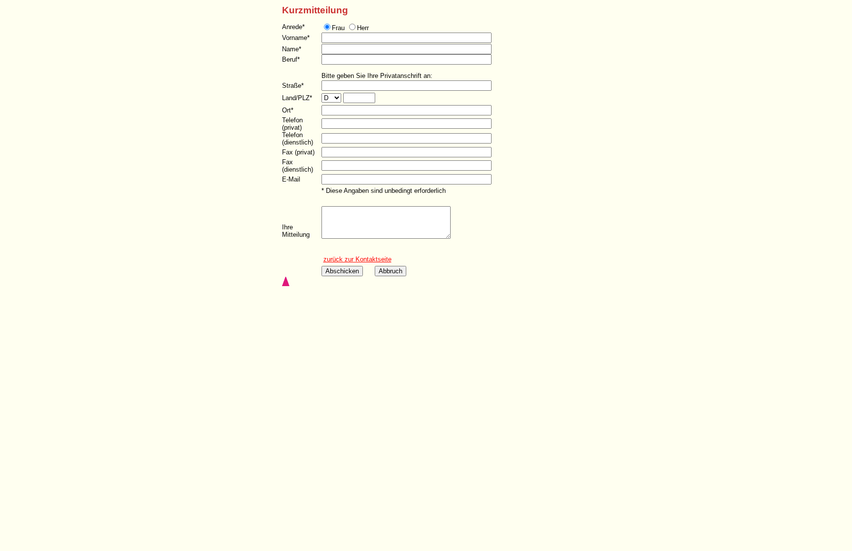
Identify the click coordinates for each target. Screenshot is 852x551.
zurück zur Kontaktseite (357, 259)
